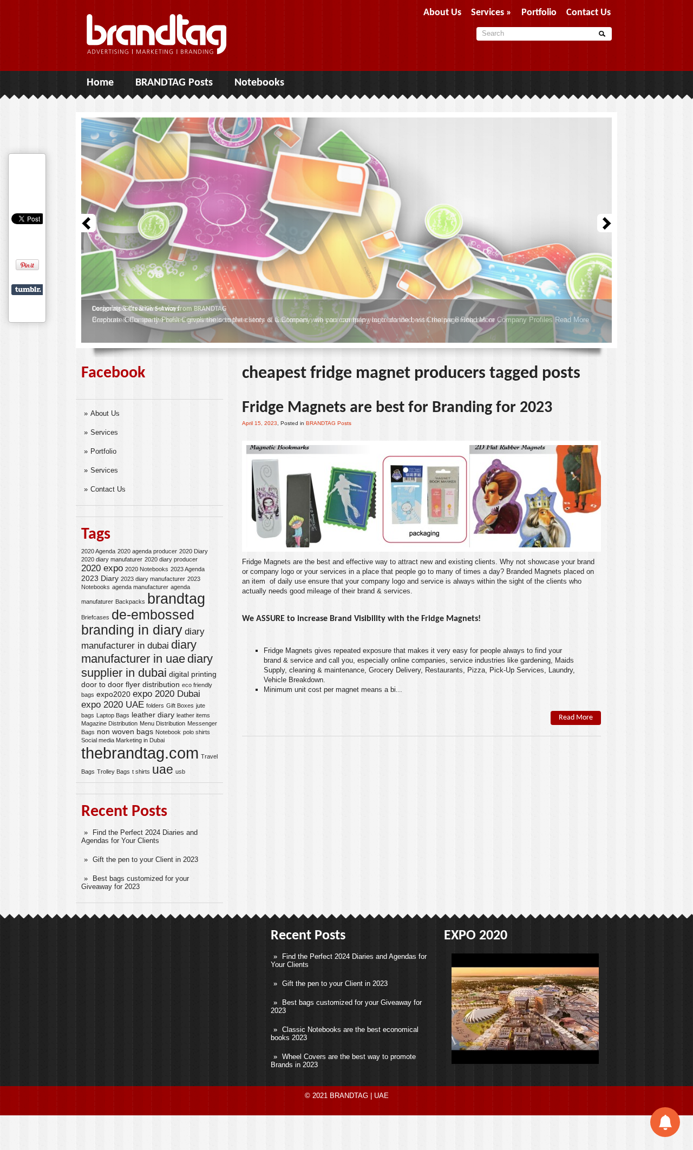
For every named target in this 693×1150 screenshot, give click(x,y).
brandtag (176, 599)
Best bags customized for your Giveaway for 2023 (135, 882)
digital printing (193, 674)
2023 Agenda (188, 569)
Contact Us (108, 489)
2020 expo (102, 568)
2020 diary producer (171, 559)
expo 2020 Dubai (166, 694)
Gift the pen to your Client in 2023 (145, 859)
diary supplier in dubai (147, 665)
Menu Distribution (162, 723)
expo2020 (113, 694)
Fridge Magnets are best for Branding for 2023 (397, 408)
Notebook (168, 732)
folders (155, 705)
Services (104, 432)
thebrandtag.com (140, 753)
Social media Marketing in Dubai (123, 740)
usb (180, 771)
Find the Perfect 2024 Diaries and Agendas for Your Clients (139, 836)
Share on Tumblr (27, 289)
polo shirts (196, 732)
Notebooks (259, 82)
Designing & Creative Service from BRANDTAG (159, 308)
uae (162, 769)
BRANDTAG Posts (174, 82)
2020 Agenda (98, 551)
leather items (193, 715)
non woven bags (125, 731)
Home (100, 82)
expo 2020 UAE (112, 705)
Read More (572, 320)
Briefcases (95, 617)
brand (272, 660)
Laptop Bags (112, 715)
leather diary (153, 714)
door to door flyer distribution (130, 684)
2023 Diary (100, 578)
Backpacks (130, 601)
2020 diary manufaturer (111, 559)
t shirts (141, 771)
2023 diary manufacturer (153, 579)
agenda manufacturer (140, 587)
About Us (105, 413)
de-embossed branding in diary (137, 622)
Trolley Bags (113, 771)
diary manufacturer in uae (139, 651)
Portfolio (103, 451)
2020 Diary (193, 551)
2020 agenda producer (147, 551)
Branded (519, 571)
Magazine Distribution (109, 723)
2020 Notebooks (146, 569)
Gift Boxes (180, 705)
